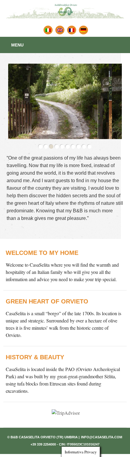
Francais (71, 30)
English (59, 30)
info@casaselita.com (101, 437)
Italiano (48, 30)
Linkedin (83, 30)
